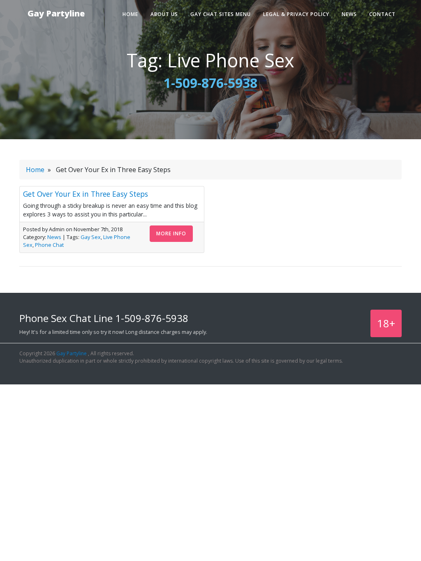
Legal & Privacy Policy (296, 14)
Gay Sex (91, 237)
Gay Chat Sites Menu (220, 14)
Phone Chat (49, 244)
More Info (171, 233)
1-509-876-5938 (210, 83)
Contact (382, 14)
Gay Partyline (56, 13)
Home (130, 14)
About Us (164, 14)
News (349, 14)
